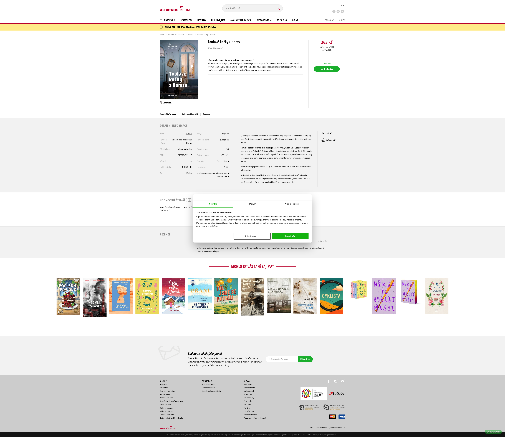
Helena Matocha (184, 149)
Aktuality (163, 384)
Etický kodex (249, 411)
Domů (162, 34)
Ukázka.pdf (328, 140)
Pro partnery (249, 398)
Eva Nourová (215, 48)
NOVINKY (201, 20)
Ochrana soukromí (167, 414)
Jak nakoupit (165, 394)
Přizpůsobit (250, 236)
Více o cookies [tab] (292, 204)
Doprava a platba (166, 398)
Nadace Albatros (250, 414)
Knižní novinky (165, 404)
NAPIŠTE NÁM (494, 432)
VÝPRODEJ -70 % (264, 20)
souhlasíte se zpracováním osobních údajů (209, 365)
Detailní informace (168, 114)
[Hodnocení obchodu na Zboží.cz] (336, 393)
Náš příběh (248, 384)
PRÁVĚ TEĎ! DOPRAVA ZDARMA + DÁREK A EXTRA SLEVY (190, 27)
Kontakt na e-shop (209, 384)
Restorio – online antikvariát (255, 418)
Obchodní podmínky (168, 391)
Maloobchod (249, 391)
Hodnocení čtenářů (189, 114)
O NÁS (295, 20)
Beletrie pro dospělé (176, 34)
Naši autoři (164, 387)
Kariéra (247, 408)
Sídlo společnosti (208, 387)
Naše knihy (169, 20)
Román (190, 34)
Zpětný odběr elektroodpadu (171, 418)
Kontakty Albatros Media (211, 391)
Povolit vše (290, 236)
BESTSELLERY (186, 20)
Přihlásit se (305, 359)
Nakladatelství (249, 387)
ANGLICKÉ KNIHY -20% (240, 20)
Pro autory (248, 394)
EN (342, 5)
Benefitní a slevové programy (171, 401)
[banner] (175, 6)
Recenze (206, 114)
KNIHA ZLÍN (186, 167)
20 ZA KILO (282, 20)
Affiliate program (166, 411)
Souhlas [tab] (213, 204)
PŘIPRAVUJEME (218, 20)
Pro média (248, 401)
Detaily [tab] (252, 204)
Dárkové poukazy (166, 408)
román (189, 133)
